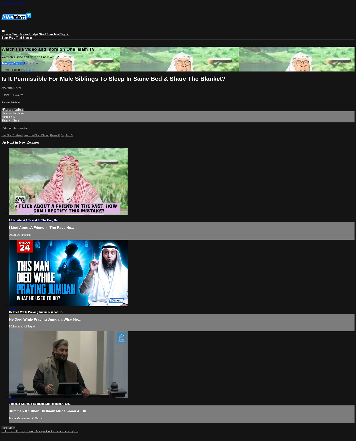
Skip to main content (13, 3)
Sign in (65, 34)
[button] (3, 31)
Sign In (27, 37)
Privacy (21, 431)
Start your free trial (12, 63)
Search (17, 34)
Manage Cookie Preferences (53, 431)
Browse (6, 34)
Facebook (7, 109)
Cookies (31, 431)
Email (20, 109)
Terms (12, 431)
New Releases (8, 87)
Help (4, 431)
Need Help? (30, 34)
